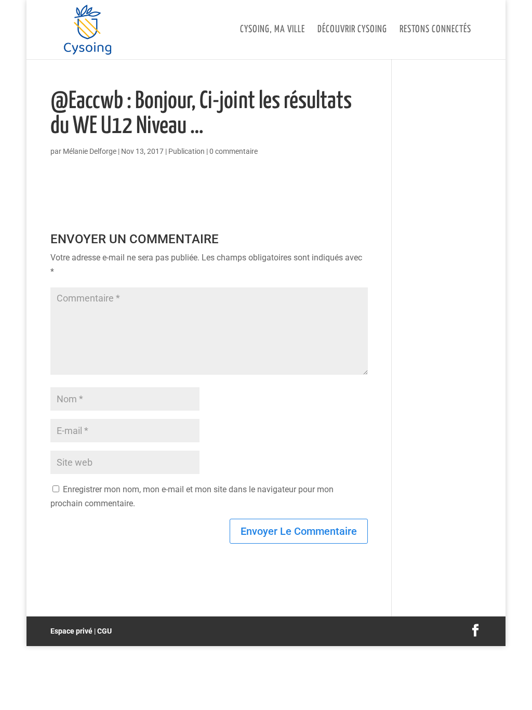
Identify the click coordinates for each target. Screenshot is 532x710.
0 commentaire (233, 151)
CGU (104, 631)
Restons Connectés (435, 30)
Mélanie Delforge (89, 151)
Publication (186, 151)
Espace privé (71, 631)
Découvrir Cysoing (352, 30)
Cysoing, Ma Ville (272, 30)
